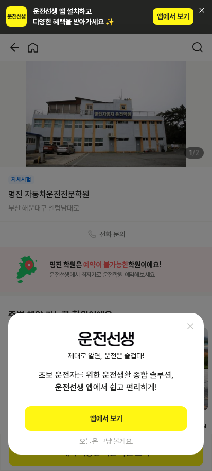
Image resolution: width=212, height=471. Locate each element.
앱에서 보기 (173, 16)
